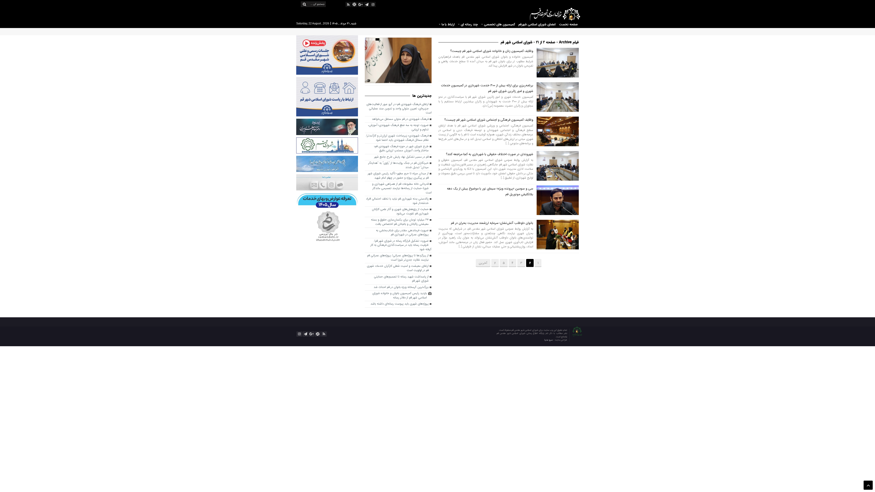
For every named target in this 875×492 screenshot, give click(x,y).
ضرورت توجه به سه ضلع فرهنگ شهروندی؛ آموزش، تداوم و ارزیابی (398, 127)
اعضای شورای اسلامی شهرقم (537, 24)
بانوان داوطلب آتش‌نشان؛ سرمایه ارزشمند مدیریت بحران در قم (492, 223)
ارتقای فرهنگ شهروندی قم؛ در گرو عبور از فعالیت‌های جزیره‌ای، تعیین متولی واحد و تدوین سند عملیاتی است (399, 108)
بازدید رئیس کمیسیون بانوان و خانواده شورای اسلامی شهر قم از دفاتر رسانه (399, 295)
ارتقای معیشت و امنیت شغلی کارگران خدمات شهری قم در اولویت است (398, 268)
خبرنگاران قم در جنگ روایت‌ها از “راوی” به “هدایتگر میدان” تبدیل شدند (398, 165)
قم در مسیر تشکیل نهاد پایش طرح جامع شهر (401, 157)
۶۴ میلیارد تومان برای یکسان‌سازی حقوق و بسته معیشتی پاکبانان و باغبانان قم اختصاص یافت (400, 222)
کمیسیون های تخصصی (499, 24)
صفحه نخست (568, 24)
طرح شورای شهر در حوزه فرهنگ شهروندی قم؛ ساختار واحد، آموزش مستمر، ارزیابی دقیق (401, 148)
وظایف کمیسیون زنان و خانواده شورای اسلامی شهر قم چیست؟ (491, 51)
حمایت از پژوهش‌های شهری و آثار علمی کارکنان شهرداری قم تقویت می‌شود (400, 211)
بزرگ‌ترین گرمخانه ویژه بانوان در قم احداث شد (401, 287)
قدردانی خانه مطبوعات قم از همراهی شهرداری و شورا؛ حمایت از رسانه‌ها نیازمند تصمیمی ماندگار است (402, 188)
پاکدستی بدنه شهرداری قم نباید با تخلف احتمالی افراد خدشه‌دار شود (397, 201)
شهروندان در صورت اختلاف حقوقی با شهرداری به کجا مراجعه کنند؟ (489, 154)
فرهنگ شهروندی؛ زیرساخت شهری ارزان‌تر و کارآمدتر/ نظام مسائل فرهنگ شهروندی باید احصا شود (397, 138)
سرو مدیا (548, 340)
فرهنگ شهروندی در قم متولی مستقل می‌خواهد (400, 119)
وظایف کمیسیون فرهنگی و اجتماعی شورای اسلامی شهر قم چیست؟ (488, 119)
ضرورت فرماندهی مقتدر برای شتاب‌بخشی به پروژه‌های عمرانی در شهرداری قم (402, 232)
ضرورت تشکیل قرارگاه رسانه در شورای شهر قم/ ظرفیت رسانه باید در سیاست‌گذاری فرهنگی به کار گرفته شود (401, 245)
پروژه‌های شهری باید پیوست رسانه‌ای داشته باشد (400, 304)
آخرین (483, 263)
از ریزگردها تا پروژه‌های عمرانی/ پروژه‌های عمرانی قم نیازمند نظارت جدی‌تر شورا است (398, 258)
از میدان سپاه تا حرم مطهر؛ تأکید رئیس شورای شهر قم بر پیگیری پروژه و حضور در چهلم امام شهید (398, 176)
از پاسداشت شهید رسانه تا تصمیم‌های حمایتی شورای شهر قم (401, 279)
